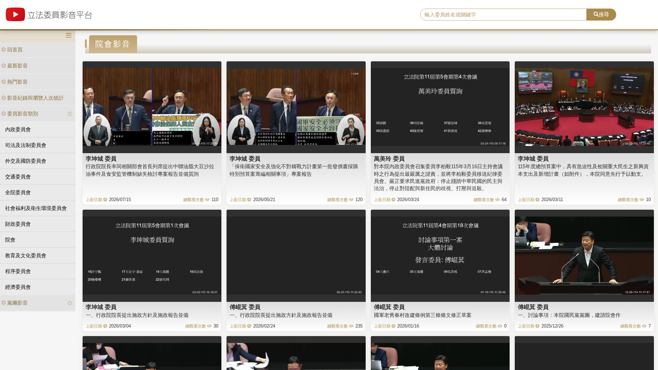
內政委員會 (18, 129)
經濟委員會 (18, 287)
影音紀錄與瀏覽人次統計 (35, 98)
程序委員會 (18, 271)
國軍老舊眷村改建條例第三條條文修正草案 (423, 315)
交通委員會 (18, 177)
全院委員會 (18, 192)
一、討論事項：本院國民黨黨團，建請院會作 (569, 315)
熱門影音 (17, 82)
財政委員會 (18, 224)
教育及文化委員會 (25, 255)
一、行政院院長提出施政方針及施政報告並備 (137, 315)
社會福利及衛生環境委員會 (36, 208)
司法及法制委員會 (25, 145)
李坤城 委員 (101, 159)
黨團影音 (17, 303)
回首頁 (15, 49)
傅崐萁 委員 (245, 307)
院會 (10, 240)
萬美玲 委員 (389, 159)
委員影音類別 (22, 113)
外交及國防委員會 (25, 161)
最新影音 (17, 66)
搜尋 (604, 14)
